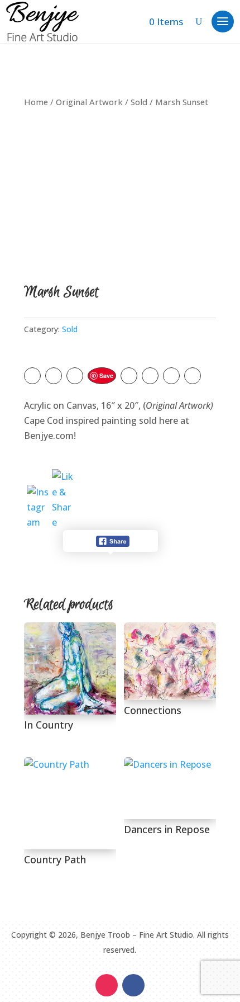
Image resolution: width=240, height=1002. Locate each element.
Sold (139, 101)
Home (36, 101)
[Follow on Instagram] (106, 985)
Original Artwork (89, 101)
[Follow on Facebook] (133, 985)
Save (106, 375)
